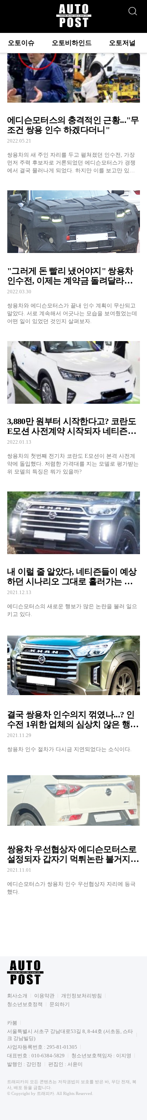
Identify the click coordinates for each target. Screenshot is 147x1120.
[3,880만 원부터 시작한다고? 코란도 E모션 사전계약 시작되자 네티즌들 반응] (73, 406)
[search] (132, 9)
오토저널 (122, 43)
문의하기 (59, 1004)
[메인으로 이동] (73, 26)
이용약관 (44, 996)
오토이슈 (21, 43)
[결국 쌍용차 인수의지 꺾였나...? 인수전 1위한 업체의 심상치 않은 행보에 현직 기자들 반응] (73, 691)
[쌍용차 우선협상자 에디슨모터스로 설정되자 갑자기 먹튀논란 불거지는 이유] (73, 830)
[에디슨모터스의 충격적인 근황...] (73, 104)
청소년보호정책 (25, 1004)
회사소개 (17, 996)
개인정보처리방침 (81, 996)
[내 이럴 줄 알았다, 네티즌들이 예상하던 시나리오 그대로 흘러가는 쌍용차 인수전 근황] (73, 552)
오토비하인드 (72, 43)
